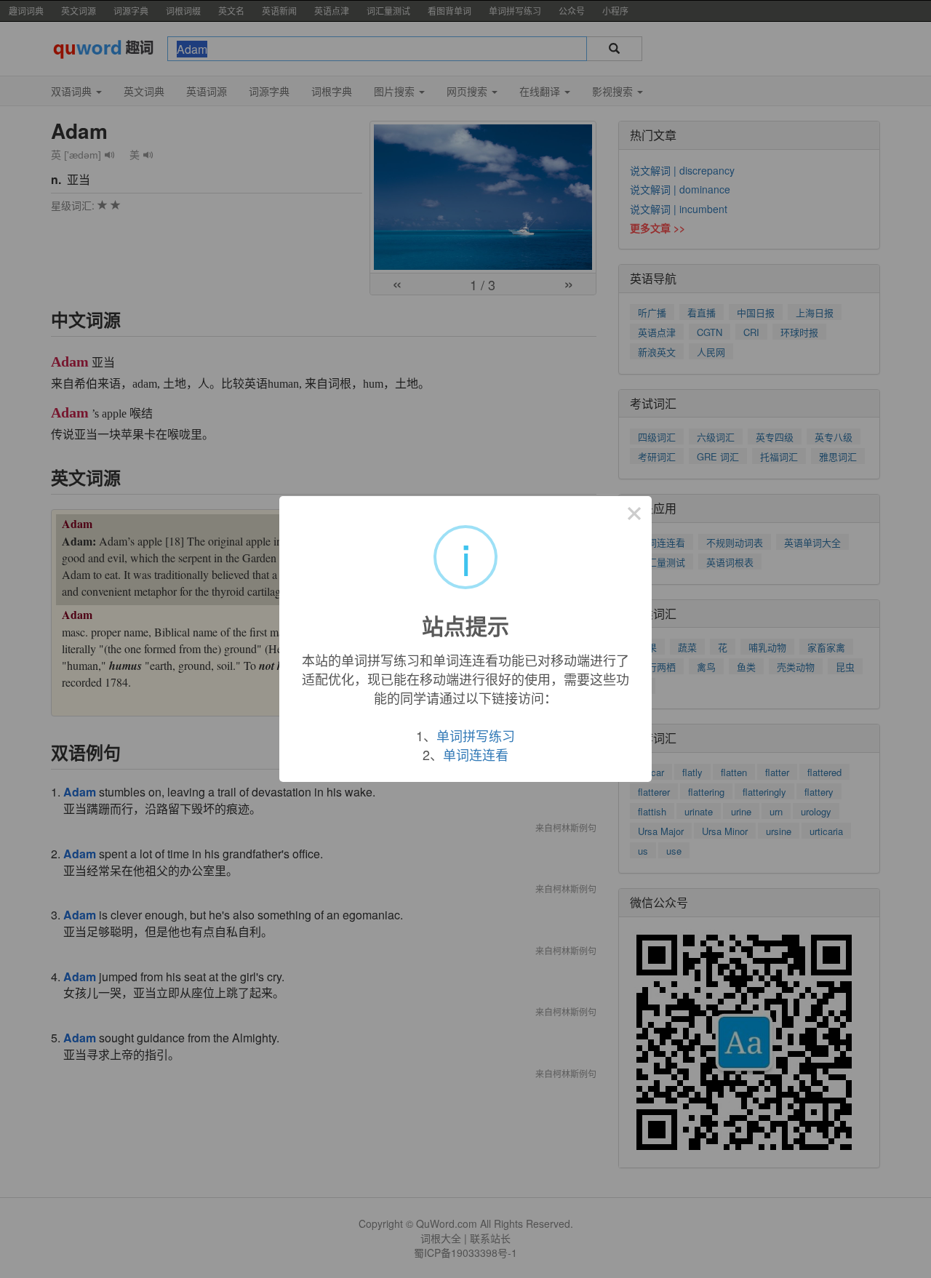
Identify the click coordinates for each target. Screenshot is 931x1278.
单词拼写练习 (475, 735)
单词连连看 (475, 754)
